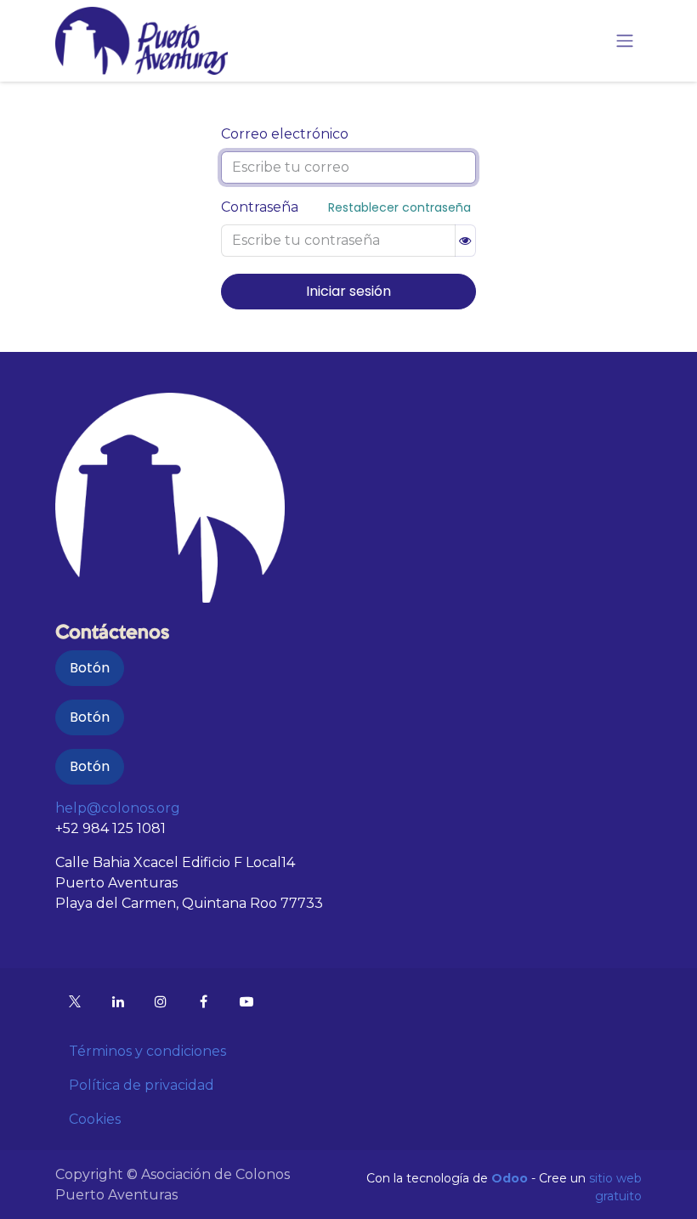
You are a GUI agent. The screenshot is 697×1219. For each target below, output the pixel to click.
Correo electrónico (284, 134)
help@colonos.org (117, 808)
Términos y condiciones (147, 1051)
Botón (90, 668)
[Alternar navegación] (625, 41)
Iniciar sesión (348, 291)
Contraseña (259, 207)
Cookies (95, 1119)
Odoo (511, 1178)
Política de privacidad (141, 1085)
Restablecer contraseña (399, 207)
